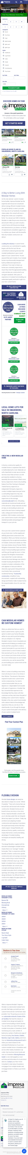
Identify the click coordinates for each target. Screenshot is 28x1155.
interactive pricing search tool (16, 1040)
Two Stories (15, 1035)
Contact (9, 1061)
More (4, 910)
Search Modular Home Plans (13, 590)
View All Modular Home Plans (9, 91)
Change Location (20, 392)
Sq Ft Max (16, 75)
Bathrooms (5, 24)
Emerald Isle (5, 905)
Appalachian (6, 167)
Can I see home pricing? (8, 1115)
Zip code (4, 81)
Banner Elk (5, 900)
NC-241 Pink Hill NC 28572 (20, 429)
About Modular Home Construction (14, 287)
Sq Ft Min (4, 75)
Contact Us (3, 1100)
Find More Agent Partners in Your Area (15, 387)
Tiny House (7, 71)
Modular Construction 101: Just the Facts (13, 1112)
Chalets (21, 1035)
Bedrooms (5, 19)
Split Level (7, 44)
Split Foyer (7, 47)
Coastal (7, 65)
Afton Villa (18, 167)
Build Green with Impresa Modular (14, 887)
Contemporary (8, 68)
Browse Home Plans (8, 1108)
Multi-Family (8, 41)
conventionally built (8, 501)
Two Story (7, 35)
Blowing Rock (6, 902)
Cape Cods (11, 1038)
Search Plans (15, 88)
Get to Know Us (8, 716)
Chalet (6, 62)
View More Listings (14, 441)
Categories (5, 29)
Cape (6, 38)
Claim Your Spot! (19, 320)
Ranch (6, 32)
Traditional (7, 52)
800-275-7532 (8, 1098)
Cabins (17, 1038)
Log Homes (7, 55)
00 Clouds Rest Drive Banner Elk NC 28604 (7, 429)
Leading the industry (8, 243)
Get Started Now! (14, 123)
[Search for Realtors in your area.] (14, 295)
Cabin (6, 59)
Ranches (4, 1038)
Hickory (4, 907)
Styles (4, 50)
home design (11, 799)
